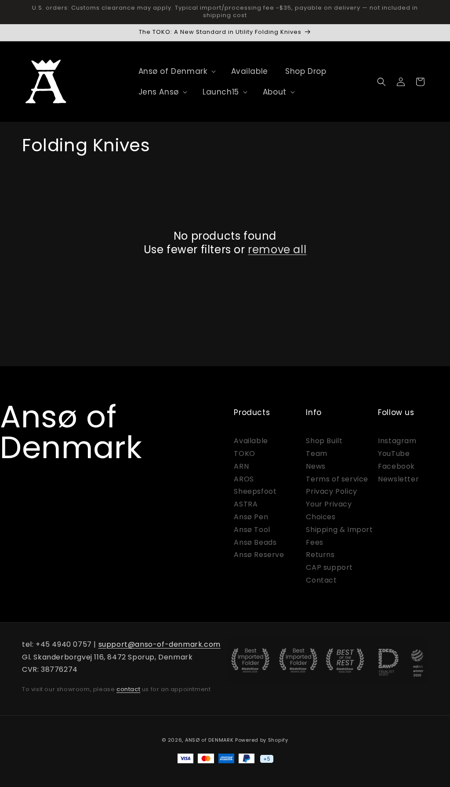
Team (316, 453)
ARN (241, 466)
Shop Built (324, 441)
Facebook (396, 466)
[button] (173, 71)
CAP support (329, 567)
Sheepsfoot (255, 491)
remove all (277, 249)
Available (251, 441)
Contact (321, 580)
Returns (320, 555)
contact (128, 689)
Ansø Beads (255, 542)
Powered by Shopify (261, 739)
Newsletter (398, 479)
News (315, 466)
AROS (244, 479)
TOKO (244, 453)
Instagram (397, 441)
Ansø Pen (251, 517)
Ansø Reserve (259, 555)
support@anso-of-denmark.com (159, 644)
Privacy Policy (331, 491)
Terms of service (337, 479)
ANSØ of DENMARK (209, 739)
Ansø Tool (252, 530)
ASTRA (246, 504)
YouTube (394, 453)
